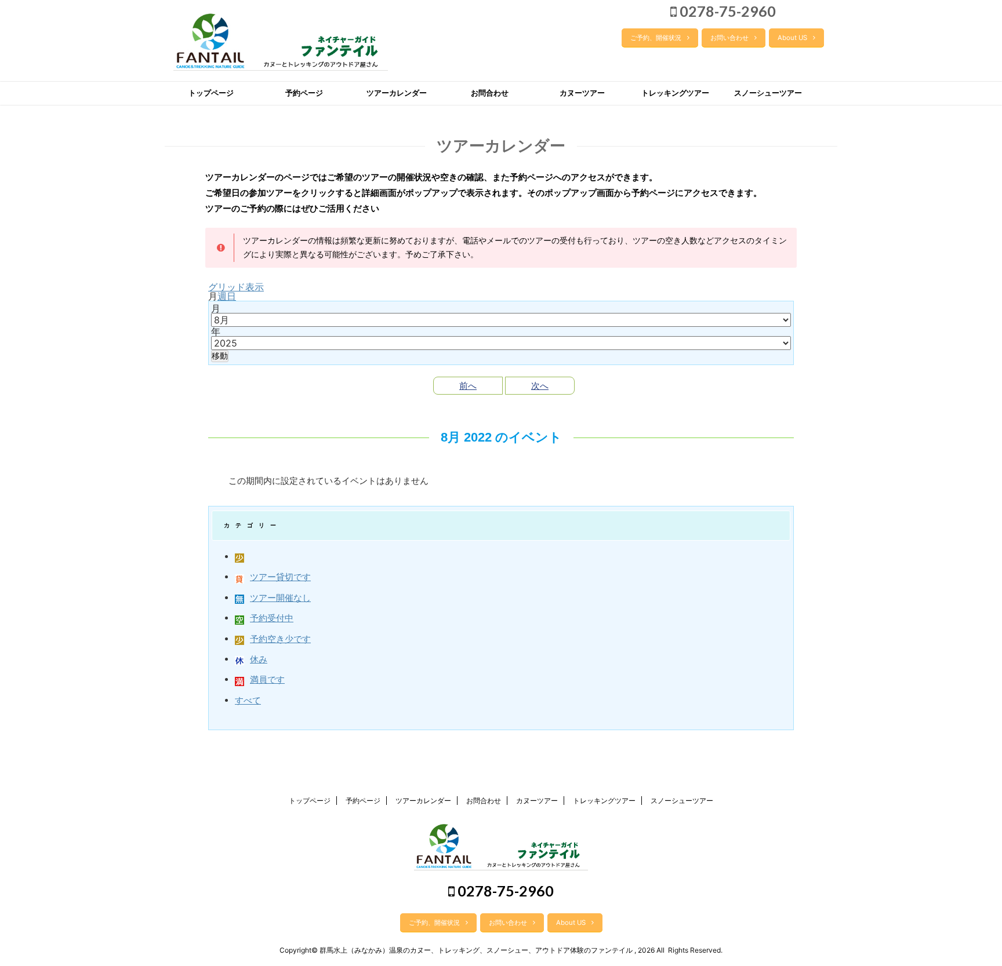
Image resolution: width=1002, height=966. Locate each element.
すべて (248, 700)
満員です (267, 679)
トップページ (211, 93)
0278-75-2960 (726, 11)
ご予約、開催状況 (655, 38)
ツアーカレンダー (396, 93)
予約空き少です (280, 638)
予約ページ (304, 93)
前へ (468, 385)
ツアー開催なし (280, 597)
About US (792, 38)
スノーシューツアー (768, 93)
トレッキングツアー (675, 93)
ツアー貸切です (280, 576)
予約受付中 (271, 618)
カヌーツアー (582, 93)
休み (258, 659)
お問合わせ (490, 93)
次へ (540, 385)
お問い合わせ (729, 38)
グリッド (236, 287)
